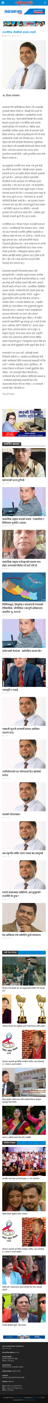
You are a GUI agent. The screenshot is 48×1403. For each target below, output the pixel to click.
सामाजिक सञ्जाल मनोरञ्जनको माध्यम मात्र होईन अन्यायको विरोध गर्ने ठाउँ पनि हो (21, 564)
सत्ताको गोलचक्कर (11, 814)
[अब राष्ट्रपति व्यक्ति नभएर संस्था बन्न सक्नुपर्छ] (24, 835)
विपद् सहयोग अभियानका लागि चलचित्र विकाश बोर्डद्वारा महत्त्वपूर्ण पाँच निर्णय (21, 1101)
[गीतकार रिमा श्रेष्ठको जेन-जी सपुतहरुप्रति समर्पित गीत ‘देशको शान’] (24, 971)
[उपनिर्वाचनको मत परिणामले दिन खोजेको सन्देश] (24, 754)
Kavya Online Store (29, 1400)
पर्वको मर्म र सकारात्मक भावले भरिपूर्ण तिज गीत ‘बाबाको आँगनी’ (22, 1288)
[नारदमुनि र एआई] (24, 672)
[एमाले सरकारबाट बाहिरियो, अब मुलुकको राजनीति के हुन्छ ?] (24, 874)
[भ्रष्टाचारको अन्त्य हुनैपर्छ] (24, 462)
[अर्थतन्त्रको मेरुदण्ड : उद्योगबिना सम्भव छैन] (24, 633)
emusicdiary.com (18, 1397)
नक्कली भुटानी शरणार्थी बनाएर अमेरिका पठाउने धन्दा (21, 731)
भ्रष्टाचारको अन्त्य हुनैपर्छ (13, 480)
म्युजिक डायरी (7, 36)
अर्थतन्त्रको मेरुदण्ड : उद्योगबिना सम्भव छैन (21, 651)
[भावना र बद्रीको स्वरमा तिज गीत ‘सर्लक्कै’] (24, 1120)
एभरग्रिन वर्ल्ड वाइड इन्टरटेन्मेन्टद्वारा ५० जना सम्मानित (20, 1178)
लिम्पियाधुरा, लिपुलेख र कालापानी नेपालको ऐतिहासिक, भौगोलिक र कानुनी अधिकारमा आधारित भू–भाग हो (22, 608)
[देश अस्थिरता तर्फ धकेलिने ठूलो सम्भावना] (24, 917)
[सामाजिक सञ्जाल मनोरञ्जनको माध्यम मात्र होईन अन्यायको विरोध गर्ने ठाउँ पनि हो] (24, 544)
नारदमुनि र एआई (10, 690)
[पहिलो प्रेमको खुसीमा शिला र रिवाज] (24, 1197)
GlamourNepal (36, 1397)
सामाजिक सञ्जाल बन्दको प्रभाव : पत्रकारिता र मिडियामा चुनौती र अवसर (23, 521)
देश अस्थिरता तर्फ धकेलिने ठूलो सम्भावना (21, 935)
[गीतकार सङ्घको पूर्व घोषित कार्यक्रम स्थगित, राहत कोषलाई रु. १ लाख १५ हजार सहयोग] (24, 1044)
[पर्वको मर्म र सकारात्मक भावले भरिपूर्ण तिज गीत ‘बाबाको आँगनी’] (24, 1270)
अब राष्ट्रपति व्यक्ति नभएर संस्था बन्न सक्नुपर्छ (22, 853)
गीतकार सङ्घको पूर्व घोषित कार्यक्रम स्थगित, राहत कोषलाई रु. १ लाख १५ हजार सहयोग (23, 1063)
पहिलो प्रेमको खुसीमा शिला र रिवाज (14, 1214)
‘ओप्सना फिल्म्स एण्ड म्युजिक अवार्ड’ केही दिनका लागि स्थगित (23, 1026)
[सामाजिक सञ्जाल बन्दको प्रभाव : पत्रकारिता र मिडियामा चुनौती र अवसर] (24, 501)
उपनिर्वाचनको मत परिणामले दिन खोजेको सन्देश (21, 773)
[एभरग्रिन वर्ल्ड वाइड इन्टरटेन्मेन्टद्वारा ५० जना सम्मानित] (24, 1161)
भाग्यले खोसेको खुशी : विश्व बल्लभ (14, 1325)
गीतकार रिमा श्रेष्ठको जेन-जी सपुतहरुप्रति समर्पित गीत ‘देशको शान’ (23, 989)
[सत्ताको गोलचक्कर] (24, 796)
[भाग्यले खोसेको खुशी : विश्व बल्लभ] (24, 1308)
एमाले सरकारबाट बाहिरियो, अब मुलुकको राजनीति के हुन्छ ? (21, 894)
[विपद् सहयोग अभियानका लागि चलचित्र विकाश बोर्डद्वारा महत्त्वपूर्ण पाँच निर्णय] (24, 1082)
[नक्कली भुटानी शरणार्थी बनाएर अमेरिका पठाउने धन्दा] (24, 711)
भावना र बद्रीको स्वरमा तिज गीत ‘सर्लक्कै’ (16, 1137)
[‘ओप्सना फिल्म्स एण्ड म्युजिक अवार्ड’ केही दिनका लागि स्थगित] (24, 1009)
